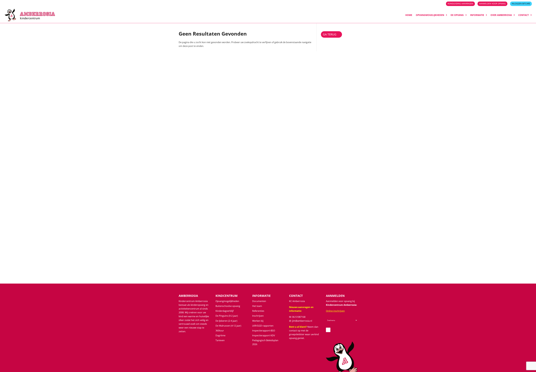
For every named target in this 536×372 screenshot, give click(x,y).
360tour (220, 330)
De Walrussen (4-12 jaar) (228, 325)
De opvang (457, 15)
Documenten (259, 301)
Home (408, 15)
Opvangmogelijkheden (430, 15)
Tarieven (220, 340)
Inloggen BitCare (521, 4)
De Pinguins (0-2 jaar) (227, 315)
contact (293, 330)
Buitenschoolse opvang (228, 306)
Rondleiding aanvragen (460, 4)
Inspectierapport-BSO (263, 330)
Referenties (258, 310)
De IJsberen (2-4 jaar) (226, 320)
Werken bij (257, 320)
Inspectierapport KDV (263, 335)
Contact (523, 15)
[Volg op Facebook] (328, 330)
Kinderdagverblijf (225, 310)
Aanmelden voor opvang (492, 4)
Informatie (477, 15)
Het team (257, 306)
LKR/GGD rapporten (262, 325)
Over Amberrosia (501, 15)
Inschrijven (258, 315)
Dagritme (220, 335)
